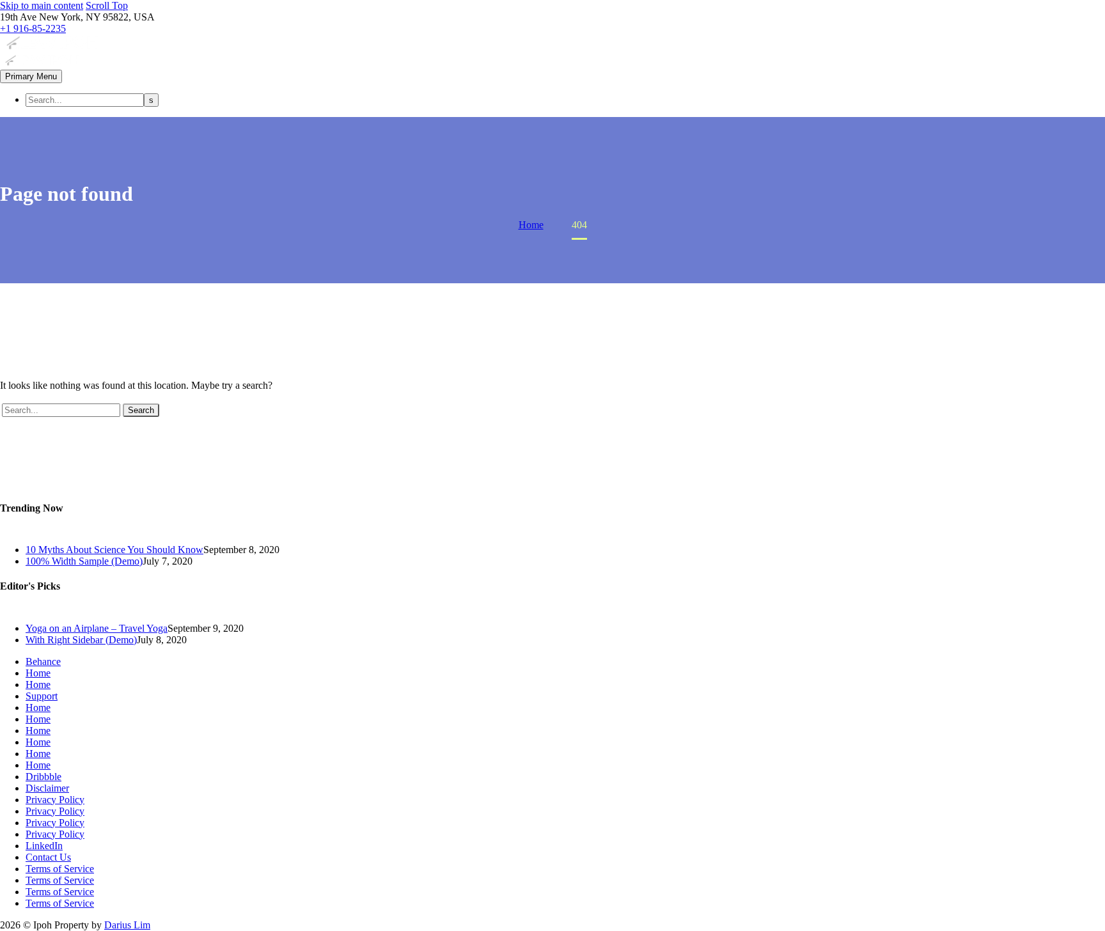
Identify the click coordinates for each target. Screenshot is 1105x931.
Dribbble (43, 776)
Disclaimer (47, 788)
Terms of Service (60, 868)
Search (141, 410)
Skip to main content (41, 5)
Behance (43, 661)
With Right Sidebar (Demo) (81, 639)
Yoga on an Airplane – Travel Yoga (97, 628)
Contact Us (48, 857)
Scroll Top (107, 5)
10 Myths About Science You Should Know (114, 549)
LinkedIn (44, 845)
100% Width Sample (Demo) (84, 561)
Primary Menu (31, 76)
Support (42, 696)
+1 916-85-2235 (33, 28)
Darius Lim (127, 924)
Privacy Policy (55, 799)
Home (38, 673)
